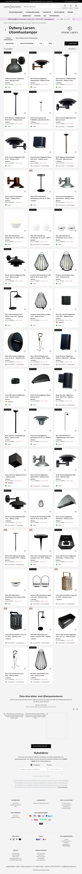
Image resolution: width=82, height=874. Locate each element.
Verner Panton (41, 855)
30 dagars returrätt (15, 817)
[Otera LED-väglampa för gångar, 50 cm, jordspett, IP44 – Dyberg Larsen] (16, 548)
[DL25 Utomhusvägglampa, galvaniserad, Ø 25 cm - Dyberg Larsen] (41, 428)
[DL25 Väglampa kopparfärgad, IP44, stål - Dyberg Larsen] (66, 149)
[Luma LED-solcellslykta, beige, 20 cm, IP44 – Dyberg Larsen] (66, 587)
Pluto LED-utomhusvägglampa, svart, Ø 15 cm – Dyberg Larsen (15, 357)
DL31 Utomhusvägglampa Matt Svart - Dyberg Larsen (15, 158)
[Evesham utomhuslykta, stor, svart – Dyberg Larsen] (41, 666)
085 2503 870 (16, 803)
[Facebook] (10, 839)
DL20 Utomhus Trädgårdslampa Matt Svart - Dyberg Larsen (15, 119)
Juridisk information (66, 841)
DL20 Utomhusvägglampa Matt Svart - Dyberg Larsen (65, 476)
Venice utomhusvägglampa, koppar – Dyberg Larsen (13, 197)
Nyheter (37, 16)
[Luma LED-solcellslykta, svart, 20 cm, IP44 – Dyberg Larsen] (16, 627)
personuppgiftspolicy (62, 787)
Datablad (61, 322)
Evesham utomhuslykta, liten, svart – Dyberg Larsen (65, 276)
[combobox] (41, 6)
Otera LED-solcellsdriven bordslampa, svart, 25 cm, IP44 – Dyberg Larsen (40, 197)
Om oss (66, 839)
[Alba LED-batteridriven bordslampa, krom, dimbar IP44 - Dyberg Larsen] (16, 587)
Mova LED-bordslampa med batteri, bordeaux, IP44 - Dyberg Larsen (40, 357)
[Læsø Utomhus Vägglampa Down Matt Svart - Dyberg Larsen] (41, 149)
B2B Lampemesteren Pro (15, 858)
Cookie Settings (15, 855)
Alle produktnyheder (41, 860)
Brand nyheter (15, 856)
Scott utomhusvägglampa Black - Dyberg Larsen (40, 396)
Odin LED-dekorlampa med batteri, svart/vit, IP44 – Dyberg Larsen (40, 635)
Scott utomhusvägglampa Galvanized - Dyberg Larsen (64, 517)
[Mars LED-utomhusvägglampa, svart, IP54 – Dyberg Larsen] (66, 308)
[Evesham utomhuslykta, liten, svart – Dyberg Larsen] (66, 267)
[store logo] (12, 6)
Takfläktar (47, 12)
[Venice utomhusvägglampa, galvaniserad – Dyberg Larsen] (66, 189)
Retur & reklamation (66, 804)
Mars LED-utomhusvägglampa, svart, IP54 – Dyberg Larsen (65, 315)
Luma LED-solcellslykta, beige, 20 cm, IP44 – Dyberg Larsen (66, 596)
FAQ (16, 806)
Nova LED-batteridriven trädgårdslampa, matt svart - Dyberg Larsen (65, 436)
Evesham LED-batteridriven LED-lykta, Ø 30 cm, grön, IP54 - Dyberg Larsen (40, 276)
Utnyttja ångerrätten (66, 808)
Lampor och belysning (9, 22)
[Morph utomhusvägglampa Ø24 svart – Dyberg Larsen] (16, 509)
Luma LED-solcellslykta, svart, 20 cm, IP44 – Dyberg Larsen (15, 635)
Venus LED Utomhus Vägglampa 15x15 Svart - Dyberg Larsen (66, 557)
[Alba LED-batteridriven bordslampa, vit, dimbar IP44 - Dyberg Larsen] (16, 228)
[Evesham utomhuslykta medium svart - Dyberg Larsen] (41, 308)
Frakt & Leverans (66, 803)
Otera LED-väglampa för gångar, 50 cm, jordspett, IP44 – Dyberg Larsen (15, 557)
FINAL (64, 19)
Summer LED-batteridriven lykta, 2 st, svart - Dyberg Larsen (40, 596)
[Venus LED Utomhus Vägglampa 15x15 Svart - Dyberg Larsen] (66, 548)
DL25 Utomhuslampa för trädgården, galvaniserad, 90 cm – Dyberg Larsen (40, 119)
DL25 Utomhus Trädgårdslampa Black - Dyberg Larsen (15, 436)
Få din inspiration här (40, 746)
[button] (25, 73)
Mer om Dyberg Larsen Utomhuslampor (27, 38)
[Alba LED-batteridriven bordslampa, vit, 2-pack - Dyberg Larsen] (41, 228)
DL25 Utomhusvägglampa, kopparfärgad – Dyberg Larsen (39, 79)
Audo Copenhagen (41, 853)
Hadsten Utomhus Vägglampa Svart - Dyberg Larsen (14, 79)
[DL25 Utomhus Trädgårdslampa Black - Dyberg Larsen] (16, 428)
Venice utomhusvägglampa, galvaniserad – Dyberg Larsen (65, 197)
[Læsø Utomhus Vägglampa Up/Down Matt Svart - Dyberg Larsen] (66, 348)
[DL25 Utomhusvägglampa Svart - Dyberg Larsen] (66, 110)
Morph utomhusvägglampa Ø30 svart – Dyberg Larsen (15, 276)
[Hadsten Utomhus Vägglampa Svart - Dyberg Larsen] (16, 71)
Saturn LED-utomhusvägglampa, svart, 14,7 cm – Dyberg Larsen (66, 635)
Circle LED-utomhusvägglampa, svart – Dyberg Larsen (15, 396)
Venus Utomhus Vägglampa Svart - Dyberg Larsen (15, 476)
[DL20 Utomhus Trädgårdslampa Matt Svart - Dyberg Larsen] (16, 110)
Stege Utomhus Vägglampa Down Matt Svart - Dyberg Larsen (64, 396)
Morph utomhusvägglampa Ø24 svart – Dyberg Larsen (15, 517)
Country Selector (66, 845)
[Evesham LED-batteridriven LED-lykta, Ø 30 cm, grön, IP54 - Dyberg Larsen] (41, 267)
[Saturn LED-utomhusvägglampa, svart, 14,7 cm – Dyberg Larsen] (66, 627)
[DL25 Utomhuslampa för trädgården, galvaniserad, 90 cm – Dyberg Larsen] (41, 110)
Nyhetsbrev (15, 815)
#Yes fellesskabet (16, 853)
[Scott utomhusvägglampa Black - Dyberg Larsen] (41, 388)
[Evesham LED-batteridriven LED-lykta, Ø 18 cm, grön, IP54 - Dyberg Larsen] (41, 509)
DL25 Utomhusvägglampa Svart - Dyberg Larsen (66, 119)
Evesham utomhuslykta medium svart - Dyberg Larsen (40, 315)
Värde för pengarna (41, 856)
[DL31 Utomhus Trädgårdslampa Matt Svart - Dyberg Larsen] (66, 71)
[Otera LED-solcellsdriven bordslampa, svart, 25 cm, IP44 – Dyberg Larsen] (41, 189)
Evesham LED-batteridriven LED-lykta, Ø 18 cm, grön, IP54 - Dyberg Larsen (40, 517)
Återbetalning (66, 806)
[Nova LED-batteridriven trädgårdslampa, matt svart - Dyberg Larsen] (66, 428)
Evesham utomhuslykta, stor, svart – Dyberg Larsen (39, 674)
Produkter (8, 38)
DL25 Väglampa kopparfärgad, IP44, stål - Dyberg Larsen (65, 158)
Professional (54, 16)
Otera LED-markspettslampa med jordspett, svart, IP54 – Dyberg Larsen (41, 557)
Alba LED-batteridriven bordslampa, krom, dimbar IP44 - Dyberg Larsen (15, 596)
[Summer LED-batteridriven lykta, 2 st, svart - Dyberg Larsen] (41, 587)
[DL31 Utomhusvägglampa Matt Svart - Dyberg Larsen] (16, 149)
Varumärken (17, 22)
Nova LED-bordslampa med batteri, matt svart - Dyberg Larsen (14, 315)
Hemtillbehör (41, 858)
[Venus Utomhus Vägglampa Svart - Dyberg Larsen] (16, 468)
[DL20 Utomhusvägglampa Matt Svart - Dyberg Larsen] (66, 468)
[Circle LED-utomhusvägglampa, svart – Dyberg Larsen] (16, 388)
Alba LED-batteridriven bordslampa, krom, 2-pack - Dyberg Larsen (64, 237)
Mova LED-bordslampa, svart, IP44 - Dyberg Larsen (14, 674)
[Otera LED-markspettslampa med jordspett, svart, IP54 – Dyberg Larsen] (41, 548)
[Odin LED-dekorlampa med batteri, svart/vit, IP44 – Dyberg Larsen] (41, 627)
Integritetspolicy (66, 844)
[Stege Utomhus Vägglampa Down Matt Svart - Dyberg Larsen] (66, 388)
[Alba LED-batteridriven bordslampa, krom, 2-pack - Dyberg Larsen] (66, 228)
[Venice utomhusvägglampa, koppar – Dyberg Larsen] (16, 189)
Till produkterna (49, 19)
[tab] (11, 43)
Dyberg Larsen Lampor (26, 22)
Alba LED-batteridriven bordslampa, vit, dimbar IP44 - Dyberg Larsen (14, 237)
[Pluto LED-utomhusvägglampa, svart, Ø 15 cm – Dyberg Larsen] (16, 348)
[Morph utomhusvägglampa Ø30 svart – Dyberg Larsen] (16, 267)
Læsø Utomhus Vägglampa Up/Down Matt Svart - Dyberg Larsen (65, 357)
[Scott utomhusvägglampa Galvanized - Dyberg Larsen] (66, 509)
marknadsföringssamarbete (15, 860)
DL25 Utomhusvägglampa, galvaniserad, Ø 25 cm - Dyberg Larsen (40, 436)
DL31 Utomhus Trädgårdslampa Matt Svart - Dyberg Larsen (66, 79)
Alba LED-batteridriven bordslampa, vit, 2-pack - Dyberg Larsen (40, 237)
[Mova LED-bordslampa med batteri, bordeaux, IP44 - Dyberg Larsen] (41, 348)
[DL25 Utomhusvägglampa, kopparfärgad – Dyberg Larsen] (41, 71)
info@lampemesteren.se (15, 804)
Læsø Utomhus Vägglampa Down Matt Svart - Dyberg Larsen (40, 158)
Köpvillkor (66, 842)
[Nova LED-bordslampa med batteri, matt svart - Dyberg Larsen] (16, 308)
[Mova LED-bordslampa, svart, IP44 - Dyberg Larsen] (16, 666)
